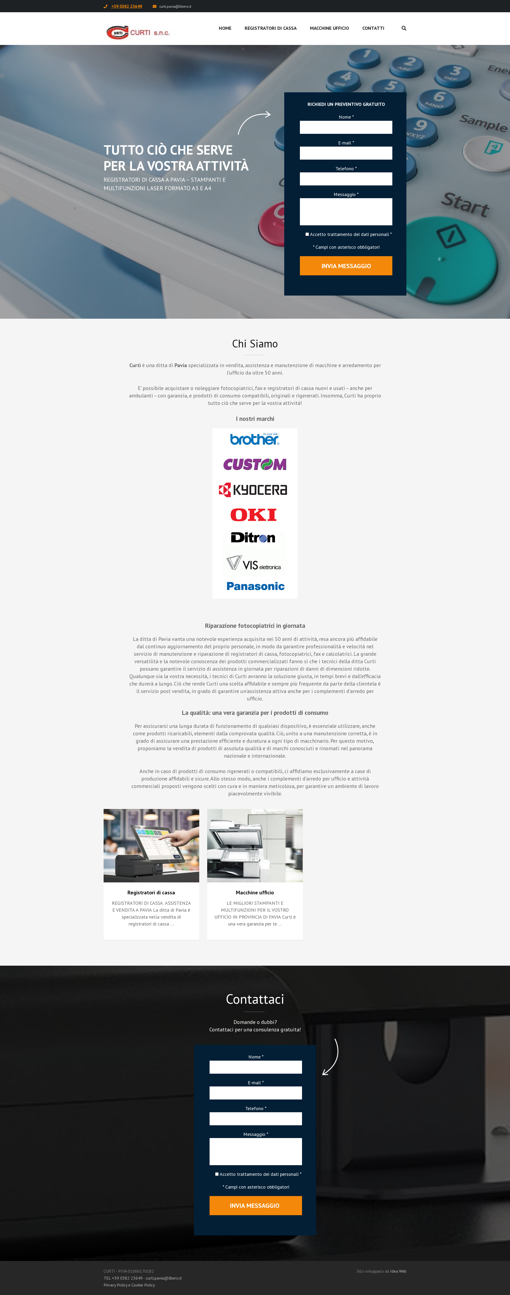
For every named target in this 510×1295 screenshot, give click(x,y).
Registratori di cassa (271, 28)
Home (225, 28)
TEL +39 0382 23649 (123, 1278)
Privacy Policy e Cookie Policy (129, 1285)
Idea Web (398, 1271)
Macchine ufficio (329, 28)
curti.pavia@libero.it (175, 6)
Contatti (373, 28)
